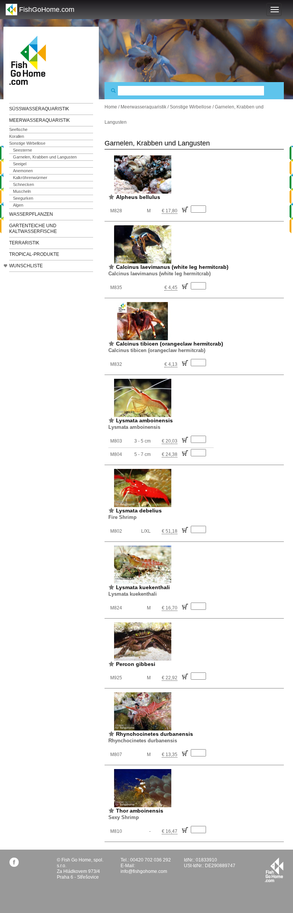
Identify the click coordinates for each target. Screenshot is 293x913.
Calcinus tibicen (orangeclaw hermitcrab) (169, 344)
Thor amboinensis (139, 811)
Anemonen (23, 170)
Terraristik (24, 243)
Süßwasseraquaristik (39, 108)
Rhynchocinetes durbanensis (154, 734)
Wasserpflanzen (31, 214)
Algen (18, 205)
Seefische (18, 129)
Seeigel (19, 164)
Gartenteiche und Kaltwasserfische (33, 228)
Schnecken (23, 184)
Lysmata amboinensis (144, 420)
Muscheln (22, 191)
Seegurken (23, 198)
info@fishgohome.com (144, 871)
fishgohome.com (274, 869)
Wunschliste (26, 265)
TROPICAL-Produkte (34, 254)
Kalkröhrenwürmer (30, 177)
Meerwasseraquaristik (39, 120)
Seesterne (22, 150)
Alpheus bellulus (138, 197)
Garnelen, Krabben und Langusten (45, 157)
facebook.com (14, 862)
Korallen (16, 136)
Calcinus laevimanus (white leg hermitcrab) (172, 267)
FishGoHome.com (46, 9)
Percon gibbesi (135, 664)
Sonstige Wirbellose (27, 143)
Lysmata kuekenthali (143, 587)
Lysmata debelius (139, 510)
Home (111, 107)
